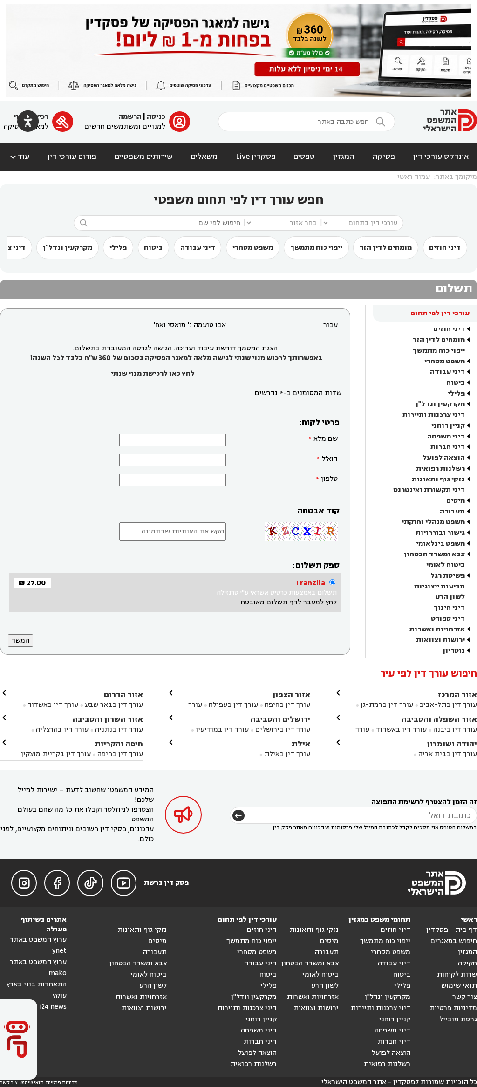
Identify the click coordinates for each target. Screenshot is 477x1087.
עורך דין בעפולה (232, 705)
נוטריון (454, 651)
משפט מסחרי (252, 248)
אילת (301, 743)
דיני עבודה (197, 248)
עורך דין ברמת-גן (387, 705)
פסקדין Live (256, 156)
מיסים (455, 501)
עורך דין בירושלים (282, 729)
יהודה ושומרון (452, 743)
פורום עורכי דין (72, 156)
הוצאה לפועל (443, 458)
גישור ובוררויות (440, 533)
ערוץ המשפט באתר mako (38, 967)
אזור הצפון (291, 694)
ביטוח (153, 248)
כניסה (156, 117)
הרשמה (130, 117)
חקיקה (467, 963)
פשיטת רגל (447, 576)
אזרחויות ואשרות (437, 629)
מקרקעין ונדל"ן (67, 248)
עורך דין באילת (287, 754)
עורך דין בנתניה (119, 729)
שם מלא (325, 439)
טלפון (329, 479)
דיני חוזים (445, 248)
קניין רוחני (448, 426)
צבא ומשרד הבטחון (434, 554)
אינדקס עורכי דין (441, 156)
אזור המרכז (457, 694)
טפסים (304, 156)
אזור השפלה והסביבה (439, 719)
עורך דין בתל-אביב (448, 705)
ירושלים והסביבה (280, 719)
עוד (18, 156)
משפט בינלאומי (440, 543)
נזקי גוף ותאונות (438, 479)
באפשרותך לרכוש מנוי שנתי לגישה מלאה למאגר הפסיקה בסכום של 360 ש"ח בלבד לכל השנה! (176, 358)
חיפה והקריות (119, 743)
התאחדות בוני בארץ (37, 984)
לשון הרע (450, 597)
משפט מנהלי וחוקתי (433, 522)
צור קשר (464, 997)
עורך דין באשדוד (401, 729)
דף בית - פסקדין (451, 930)
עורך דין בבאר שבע (114, 705)
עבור (330, 325)
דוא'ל (330, 459)
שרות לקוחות (457, 974)
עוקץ (60, 995)
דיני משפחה (446, 436)
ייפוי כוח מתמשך (316, 248)
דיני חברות (447, 447)
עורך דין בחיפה (287, 705)
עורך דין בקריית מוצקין (56, 754)
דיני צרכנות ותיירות (433, 415)
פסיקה (384, 156)
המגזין (343, 156)
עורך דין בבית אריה (447, 754)
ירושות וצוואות (440, 640)
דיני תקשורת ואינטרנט (429, 490)
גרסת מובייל (458, 1019)
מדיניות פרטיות (453, 1008)
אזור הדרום (123, 694)
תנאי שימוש (459, 986)
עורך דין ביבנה (455, 729)
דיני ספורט (448, 618)
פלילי (118, 248)
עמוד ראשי (413, 177)
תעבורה (452, 511)
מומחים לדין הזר (386, 248)
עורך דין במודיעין (222, 729)
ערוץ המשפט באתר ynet (38, 945)
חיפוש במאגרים (453, 941)
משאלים (204, 156)
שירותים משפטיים (144, 156)
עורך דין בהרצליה (62, 729)
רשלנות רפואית (440, 468)
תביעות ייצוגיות (439, 586)
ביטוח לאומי (445, 565)
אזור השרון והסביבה (108, 719)
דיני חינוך (449, 608)
